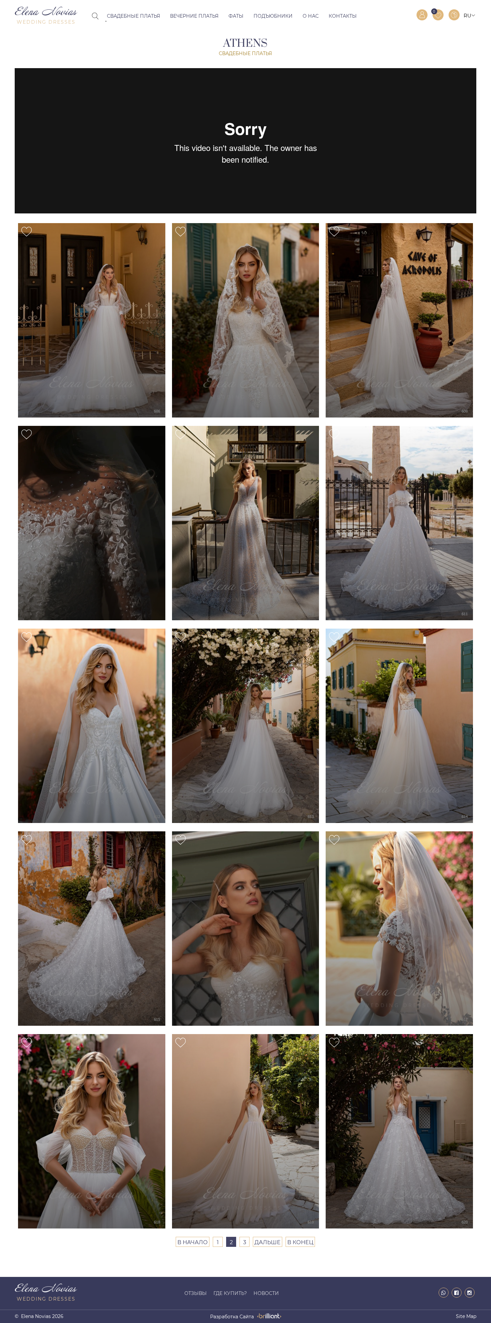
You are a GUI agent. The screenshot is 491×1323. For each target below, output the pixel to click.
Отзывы (195, 1293)
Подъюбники (273, 16)
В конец (300, 1242)
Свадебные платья (133, 16)
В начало (192, 1242)
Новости (266, 1293)
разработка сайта (232, 1317)
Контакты (343, 16)
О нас (311, 16)
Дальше (268, 1242)
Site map (466, 1316)
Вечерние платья (194, 16)
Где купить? (230, 1293)
